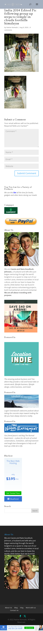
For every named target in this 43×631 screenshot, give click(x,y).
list (14, 192)
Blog (16, 608)
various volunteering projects (24, 287)
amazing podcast (14, 379)
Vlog (21, 608)
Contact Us (14, 610)
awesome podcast (27, 410)
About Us (8, 608)
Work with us (31, 608)
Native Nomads (12, 27)
